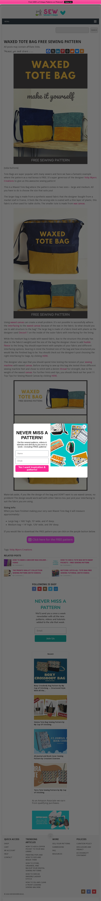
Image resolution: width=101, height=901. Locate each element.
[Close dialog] (84, 427)
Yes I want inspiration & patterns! (32, 468)
